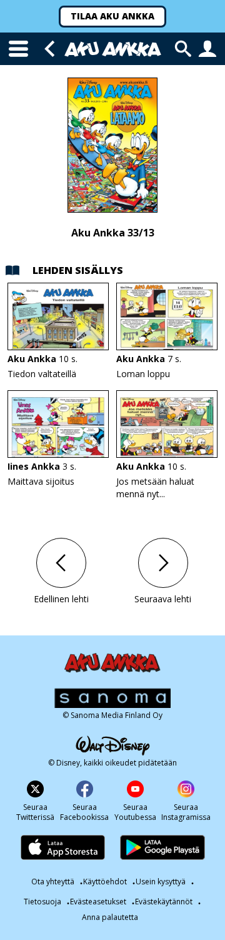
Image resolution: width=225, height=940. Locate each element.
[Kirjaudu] (208, 48)
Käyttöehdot (105, 881)
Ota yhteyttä (52, 881)
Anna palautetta (110, 917)
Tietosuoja (42, 901)
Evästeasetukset (98, 901)
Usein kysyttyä (161, 881)
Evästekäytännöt (163, 901)
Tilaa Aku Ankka (112, 16)
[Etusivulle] (112, 49)
